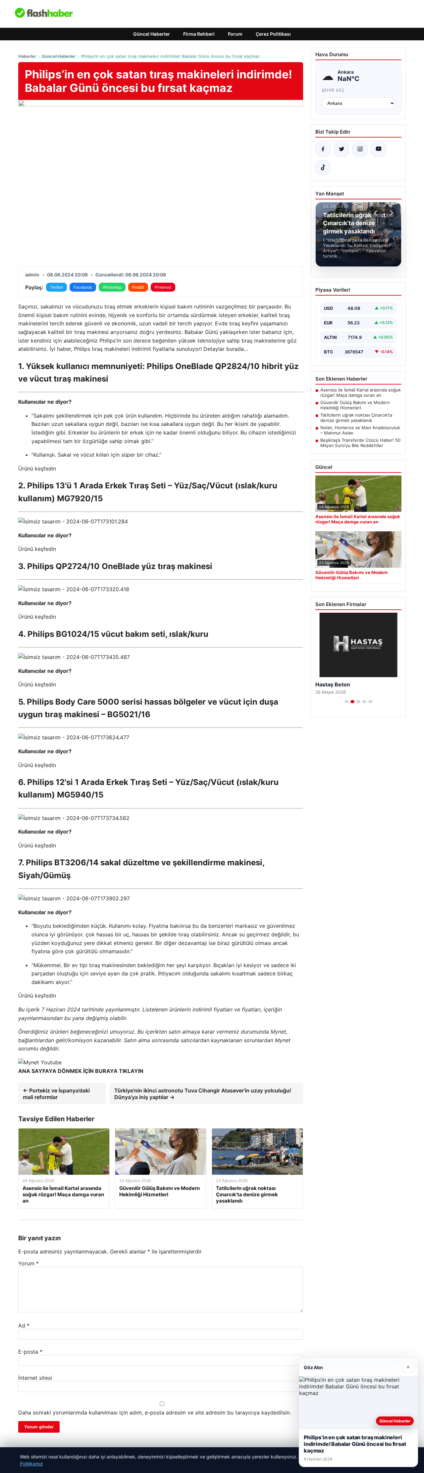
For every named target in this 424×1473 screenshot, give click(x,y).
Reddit (138, 287)
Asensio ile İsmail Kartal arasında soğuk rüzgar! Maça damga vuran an (360, 392)
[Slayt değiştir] (346, 701)
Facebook (83, 287)
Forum (235, 34)
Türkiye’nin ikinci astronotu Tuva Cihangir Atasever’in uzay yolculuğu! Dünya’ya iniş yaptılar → (202, 1093)
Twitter (56, 287)
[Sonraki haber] (390, 213)
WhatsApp (112, 287)
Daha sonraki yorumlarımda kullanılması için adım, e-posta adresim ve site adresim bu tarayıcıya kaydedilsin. (154, 1412)
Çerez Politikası (273, 34)
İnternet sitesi (35, 1377)
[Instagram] (360, 149)
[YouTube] (378, 149)
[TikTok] (323, 167)
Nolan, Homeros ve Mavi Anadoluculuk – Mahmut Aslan (360, 430)
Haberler (27, 56)
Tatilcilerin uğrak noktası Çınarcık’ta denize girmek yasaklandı (356, 417)
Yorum (28, 1263)
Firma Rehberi (199, 34)
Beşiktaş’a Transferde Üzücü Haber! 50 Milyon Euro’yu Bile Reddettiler (360, 442)
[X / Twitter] (341, 149)
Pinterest (163, 287)
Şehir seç (333, 90)
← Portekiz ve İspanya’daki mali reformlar (56, 1093)
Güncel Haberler (151, 34)
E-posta (30, 1351)
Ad (23, 1325)
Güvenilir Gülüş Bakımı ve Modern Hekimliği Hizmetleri (355, 405)
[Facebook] (323, 149)
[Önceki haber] (376, 213)
